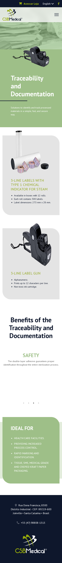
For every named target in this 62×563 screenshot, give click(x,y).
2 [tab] (28, 403)
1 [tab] (23, 403)
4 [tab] (38, 403)
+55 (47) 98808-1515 (32, 522)
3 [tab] (33, 403)
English (47, 3)
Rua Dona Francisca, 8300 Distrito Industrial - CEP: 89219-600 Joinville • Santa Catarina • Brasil (31, 509)
